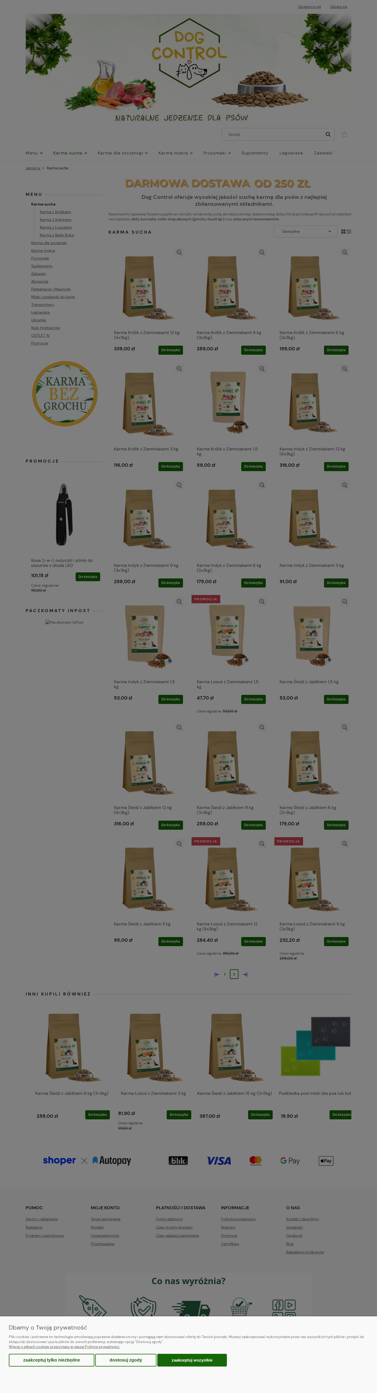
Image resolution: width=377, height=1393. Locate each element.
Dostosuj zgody (126, 1360)
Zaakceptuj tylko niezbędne (51, 1360)
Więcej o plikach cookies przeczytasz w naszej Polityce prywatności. (64, 1346)
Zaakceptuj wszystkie (192, 1360)
